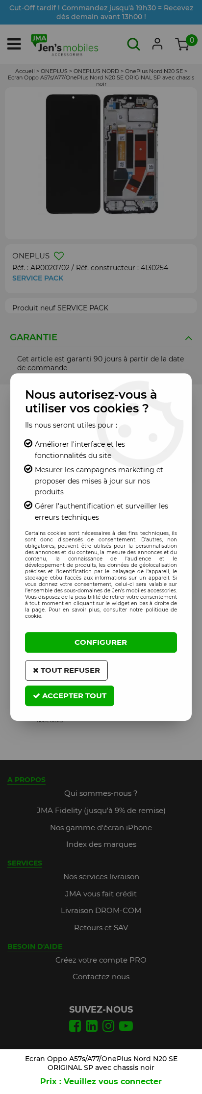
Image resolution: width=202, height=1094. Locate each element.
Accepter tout (73, 695)
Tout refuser (69, 670)
